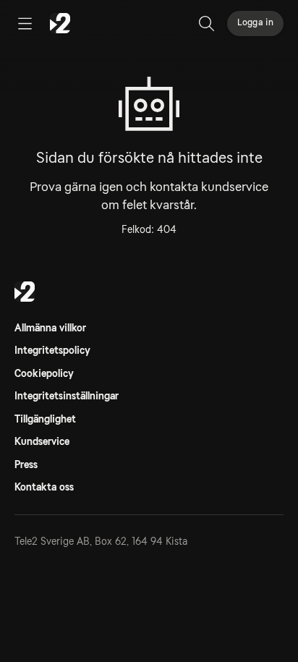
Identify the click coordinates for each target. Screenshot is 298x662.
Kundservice (41, 441)
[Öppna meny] (24, 23)
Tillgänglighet (45, 419)
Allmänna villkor (50, 328)
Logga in (255, 22)
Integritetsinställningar (66, 396)
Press (26, 464)
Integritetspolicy (52, 350)
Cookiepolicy (44, 373)
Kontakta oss (44, 487)
